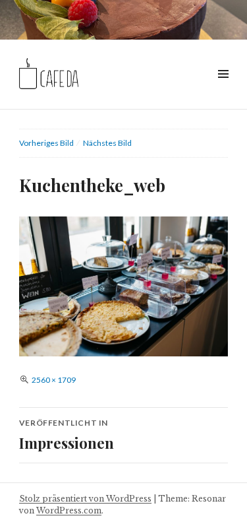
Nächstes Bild (107, 143)
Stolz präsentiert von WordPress (85, 499)
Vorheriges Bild (46, 143)
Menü (222, 89)
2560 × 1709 (54, 380)
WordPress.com (68, 510)
